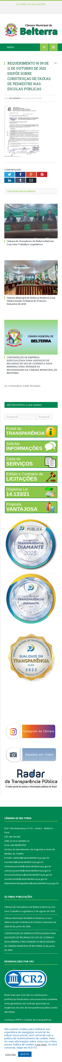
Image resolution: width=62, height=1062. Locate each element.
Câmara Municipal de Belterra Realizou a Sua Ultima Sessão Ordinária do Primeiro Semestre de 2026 (31, 7)
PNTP (19, 1019)
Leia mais (40, 1044)
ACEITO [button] (24, 1054)
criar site (25, 994)
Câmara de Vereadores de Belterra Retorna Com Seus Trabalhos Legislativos (30, 243)
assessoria (41, 999)
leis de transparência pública (35, 1007)
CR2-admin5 (14, 98)
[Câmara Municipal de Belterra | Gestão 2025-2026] (31, 29)
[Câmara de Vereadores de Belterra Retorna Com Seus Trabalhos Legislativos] (31, 221)
